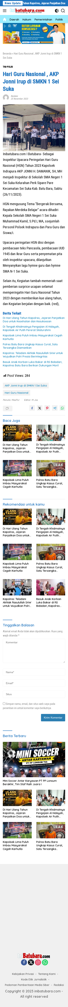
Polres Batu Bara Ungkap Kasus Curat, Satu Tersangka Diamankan (30, 346)
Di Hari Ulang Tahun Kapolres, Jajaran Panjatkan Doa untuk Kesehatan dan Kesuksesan (34, 319)
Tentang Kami (47, 974)
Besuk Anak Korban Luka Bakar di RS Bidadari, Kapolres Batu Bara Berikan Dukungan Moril (32, 363)
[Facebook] (24, 962)
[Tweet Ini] (39, 408)
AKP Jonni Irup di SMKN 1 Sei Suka (26, 385)
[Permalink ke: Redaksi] (6, 97)
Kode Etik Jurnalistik (34, 979)
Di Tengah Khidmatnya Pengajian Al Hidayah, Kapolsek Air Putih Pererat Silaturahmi (31, 328)
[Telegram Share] (55, 408)
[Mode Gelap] (57, 11)
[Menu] (5, 10)
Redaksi (14, 96)
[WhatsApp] (45, 962)
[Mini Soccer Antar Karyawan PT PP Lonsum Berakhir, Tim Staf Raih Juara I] (34, 759)
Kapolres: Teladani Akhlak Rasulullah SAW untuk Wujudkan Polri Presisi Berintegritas (33, 354)
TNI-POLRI (8, 66)
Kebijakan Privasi (23, 974)
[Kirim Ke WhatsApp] (62, 408)
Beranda (7, 53)
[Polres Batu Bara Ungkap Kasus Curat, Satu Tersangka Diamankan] (50, 468)
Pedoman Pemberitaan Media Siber (27, 985)
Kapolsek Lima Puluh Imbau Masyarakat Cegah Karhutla (32, 337)
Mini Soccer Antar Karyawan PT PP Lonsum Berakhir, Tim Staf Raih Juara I (30, 782)
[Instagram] (38, 962)
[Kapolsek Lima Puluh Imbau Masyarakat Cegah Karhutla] (17, 468)
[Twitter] (31, 962)
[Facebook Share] (32, 408)
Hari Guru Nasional (16, 392)
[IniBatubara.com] (28, 10)
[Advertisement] (34, 907)
